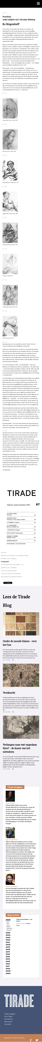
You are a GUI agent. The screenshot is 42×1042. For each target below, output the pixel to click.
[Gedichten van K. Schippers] (8, 558)
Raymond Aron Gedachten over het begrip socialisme (15, 555)
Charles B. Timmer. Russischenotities (11, 573)
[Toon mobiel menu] (38, 4)
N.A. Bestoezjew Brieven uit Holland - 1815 (12, 564)
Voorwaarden (7, 1038)
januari (9, 930)
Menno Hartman (21, 923)
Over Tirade (8, 1016)
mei (8, 923)
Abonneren (8, 1022)
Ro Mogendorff (5, 561)
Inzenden (7, 1024)
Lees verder (7, 660)
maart (8, 927)
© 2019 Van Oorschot (18, 1038)
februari (9, 928)
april (8, 925)
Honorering (8, 1019)
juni (8, 922)
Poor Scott (3, 552)
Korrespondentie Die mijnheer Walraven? (11, 576)
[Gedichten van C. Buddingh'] (9, 567)
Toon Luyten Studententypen (9, 570)
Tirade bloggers (9, 1014)
